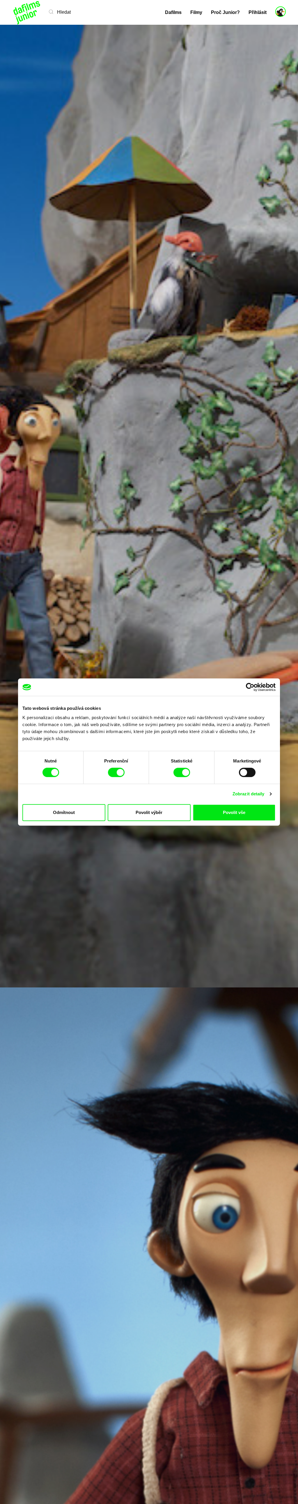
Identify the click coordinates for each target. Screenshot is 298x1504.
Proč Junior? (225, 12)
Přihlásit (258, 12)
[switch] (116, 772)
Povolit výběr (149, 812)
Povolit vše (234, 812)
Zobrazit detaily (249, 793)
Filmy (196, 12)
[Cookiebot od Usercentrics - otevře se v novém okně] (250, 687)
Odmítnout (64, 812)
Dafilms (173, 12)
